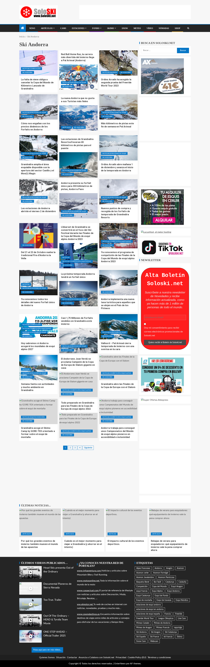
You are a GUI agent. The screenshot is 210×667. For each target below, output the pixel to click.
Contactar (72, 657)
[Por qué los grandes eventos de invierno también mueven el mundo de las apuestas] (40, 523)
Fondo (95, 28)
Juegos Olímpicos (165, 618)
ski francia (168, 637)
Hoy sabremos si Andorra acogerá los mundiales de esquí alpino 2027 (38, 346)
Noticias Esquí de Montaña (33, 417)
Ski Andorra (27, 72)
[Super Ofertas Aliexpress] (154, 400)
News (32, 28)
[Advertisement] (135, 11)
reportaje (178, 628)
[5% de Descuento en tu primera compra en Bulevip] (162, 375)
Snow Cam (141, 641)
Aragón (169, 568)
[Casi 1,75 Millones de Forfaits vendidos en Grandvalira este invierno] (78, 340)
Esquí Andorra (173, 591)
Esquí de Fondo (161, 596)
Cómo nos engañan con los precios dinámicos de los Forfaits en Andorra (35, 126)
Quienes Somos (47, 657)
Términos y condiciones (159, 657)
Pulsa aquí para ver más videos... (47, 650)
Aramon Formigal (160, 573)
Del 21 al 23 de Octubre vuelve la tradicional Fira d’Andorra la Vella (38, 255)
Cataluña (182, 582)
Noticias (66, 257)
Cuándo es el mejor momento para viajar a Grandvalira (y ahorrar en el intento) (83, 544)
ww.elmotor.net (85, 604)
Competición (142, 587)
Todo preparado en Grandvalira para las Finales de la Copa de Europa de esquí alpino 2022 (77, 405)
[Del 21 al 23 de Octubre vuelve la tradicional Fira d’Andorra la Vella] (38, 235)
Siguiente (88, 448)
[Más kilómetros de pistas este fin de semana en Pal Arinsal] (118, 107)
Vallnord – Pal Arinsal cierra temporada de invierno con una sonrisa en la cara (117, 346)
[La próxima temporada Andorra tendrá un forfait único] (78, 293)
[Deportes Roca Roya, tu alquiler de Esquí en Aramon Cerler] (162, 207)
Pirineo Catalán (142, 623)
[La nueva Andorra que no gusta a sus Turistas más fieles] (78, 118)
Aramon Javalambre (145, 577)
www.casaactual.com (88, 590)
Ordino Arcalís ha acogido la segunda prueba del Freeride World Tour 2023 (116, 82)
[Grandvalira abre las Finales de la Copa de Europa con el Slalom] (118, 367)
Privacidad (121, 657)
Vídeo (150, 28)
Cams (63, 28)
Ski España (141, 637)
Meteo (137, 28)
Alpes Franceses (143, 568)
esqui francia (141, 591)
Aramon (180, 568)
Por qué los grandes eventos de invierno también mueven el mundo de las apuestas (39, 544)
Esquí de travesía (164, 600)
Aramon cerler (142, 573)
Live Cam (182, 618)
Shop (177, 28)
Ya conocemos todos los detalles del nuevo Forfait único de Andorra (38, 302)
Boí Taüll (157, 582)
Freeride (178, 614)
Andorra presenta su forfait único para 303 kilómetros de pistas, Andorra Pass (76, 186)
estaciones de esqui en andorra (149, 609)
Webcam (154, 641)
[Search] (188, 28)
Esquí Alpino (157, 591)
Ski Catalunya (171, 632)
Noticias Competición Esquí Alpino (76, 261)
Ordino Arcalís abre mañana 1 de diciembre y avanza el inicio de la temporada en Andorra (117, 167)
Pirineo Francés (163, 628)
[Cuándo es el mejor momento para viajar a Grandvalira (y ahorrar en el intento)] (83, 523)
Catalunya (169, 582)
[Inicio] (22, 28)
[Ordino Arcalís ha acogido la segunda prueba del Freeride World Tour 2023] (118, 63)
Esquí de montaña (144, 600)
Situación (61, 657)
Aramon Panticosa (166, 577)
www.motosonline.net (88, 581)
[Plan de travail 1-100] (162, 76)
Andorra (158, 568)
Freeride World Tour (145, 618)
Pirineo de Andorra (162, 623)
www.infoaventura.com (89, 571)
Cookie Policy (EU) (137, 657)
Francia (167, 614)
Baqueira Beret (142, 582)
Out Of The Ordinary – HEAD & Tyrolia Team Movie (56, 620)
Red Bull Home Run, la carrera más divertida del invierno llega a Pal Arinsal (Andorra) (77, 57)
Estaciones (78, 28)
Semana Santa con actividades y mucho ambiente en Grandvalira (37, 387)
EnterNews (120, 663)
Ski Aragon (155, 632)
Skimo (110, 28)
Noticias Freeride (109, 72)
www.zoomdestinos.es (88, 614)
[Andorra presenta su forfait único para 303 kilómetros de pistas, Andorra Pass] (78, 205)
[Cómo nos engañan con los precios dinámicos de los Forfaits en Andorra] (38, 107)
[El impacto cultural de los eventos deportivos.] (126, 523)
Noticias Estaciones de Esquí (74, 82)
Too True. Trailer (52, 600)
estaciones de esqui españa (148, 614)
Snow (125, 28)
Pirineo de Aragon (144, 628)
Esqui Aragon (177, 587)
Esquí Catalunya (143, 596)
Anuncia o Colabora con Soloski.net (96, 657)
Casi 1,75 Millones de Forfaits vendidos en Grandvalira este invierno (77, 321)
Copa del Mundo (159, 587)
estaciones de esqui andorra (148, 605)
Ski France (154, 637)
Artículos (47, 28)
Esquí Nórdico (182, 600)
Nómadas (164, 28)
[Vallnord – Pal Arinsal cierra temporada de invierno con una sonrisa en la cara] (118, 326)
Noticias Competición (31, 68)
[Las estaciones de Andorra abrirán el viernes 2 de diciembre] (38, 191)
